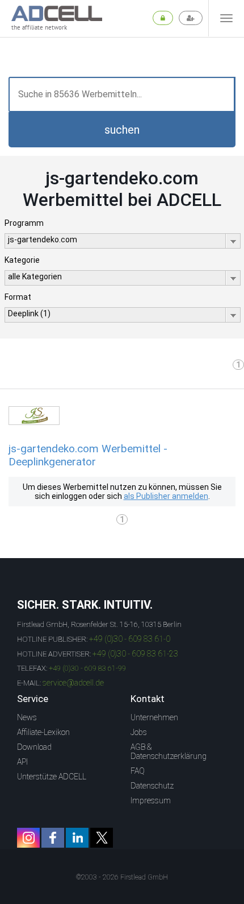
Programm (24, 223)
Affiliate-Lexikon (43, 732)
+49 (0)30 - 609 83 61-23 (135, 653)
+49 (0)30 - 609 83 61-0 (129, 638)
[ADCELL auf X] (101, 838)
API (22, 761)
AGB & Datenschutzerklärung (169, 751)
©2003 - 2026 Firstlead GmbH (122, 877)
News (27, 717)
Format (18, 297)
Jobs (139, 732)
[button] (122, 129)
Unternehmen (154, 717)
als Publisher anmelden (166, 496)
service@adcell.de (73, 682)
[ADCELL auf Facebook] (52, 838)
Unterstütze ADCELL (51, 776)
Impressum (151, 800)
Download (34, 747)
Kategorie (22, 260)
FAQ (138, 770)
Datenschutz (152, 785)
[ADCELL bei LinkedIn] (77, 838)
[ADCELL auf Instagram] (28, 838)
